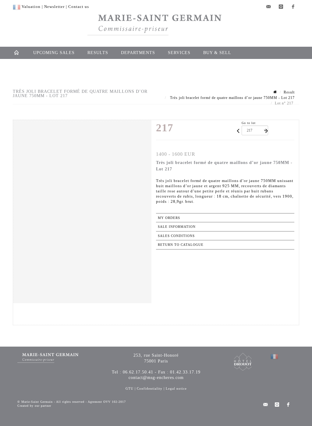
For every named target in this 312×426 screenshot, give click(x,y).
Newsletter (54, 6)
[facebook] (293, 6)
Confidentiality (149, 388)
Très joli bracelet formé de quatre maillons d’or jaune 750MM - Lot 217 (232, 98)
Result (289, 92)
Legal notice (176, 388)
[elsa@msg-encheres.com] (269, 6)
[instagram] (281, 6)
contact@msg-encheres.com (156, 377)
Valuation (31, 6)
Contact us (78, 6)
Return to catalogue (181, 244)
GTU (129, 388)
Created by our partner (34, 405)
